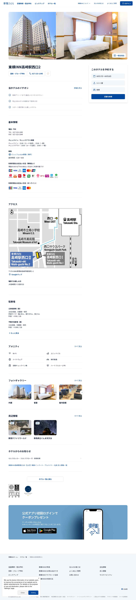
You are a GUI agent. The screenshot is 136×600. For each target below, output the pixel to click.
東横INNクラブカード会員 (48, 575)
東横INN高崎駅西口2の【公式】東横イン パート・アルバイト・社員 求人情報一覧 (37, 465)
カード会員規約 (123, 596)
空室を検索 (108, 96)
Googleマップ (16, 274)
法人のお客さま (99, 3)
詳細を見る (78, 88)
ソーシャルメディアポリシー (84, 596)
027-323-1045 (37, 73)
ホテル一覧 (52, 3)
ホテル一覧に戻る (45, 479)
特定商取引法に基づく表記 (58, 596)
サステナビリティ (106, 575)
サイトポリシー (71, 596)
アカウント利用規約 (112, 596)
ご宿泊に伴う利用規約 (99, 596)
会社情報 (103, 567)
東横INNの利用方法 (46, 579)
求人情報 (103, 571)
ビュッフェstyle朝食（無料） (22, 154)
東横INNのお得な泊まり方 (48, 571)
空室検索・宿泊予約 (24, 3)
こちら (38, 522)
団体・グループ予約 (17, 73)
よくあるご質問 (112, 3)
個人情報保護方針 (45, 596)
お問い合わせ (74, 575)
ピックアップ (39, 3)
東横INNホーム (13, 557)
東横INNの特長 (44, 567)
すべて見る (78, 346)
